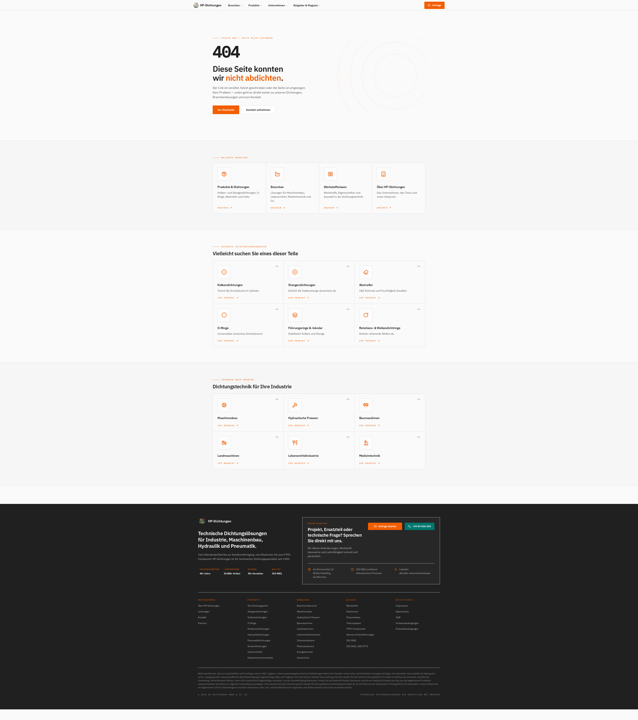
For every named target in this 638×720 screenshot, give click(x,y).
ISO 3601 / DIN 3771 (357, 646)
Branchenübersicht (307, 605)
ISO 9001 (351, 640)
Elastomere (352, 611)
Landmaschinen (305, 628)
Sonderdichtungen (257, 646)
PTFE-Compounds (355, 628)
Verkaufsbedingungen (407, 623)
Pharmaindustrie (305, 646)
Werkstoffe (352, 605)
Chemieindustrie (306, 640)
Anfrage (436, 5)
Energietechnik (305, 651)
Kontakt (202, 617)
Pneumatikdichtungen (259, 640)
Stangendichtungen (258, 611)
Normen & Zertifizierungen (360, 634)
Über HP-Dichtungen (208, 605)
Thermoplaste (353, 623)
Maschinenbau (304, 611)
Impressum (402, 605)
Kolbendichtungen (257, 617)
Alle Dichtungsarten (258, 605)
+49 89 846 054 (422, 526)
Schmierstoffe (255, 651)
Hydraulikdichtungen (258, 634)
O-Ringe (252, 623)
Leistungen (204, 611)
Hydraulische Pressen (308, 617)
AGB (398, 617)
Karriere (202, 623)
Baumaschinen (304, 623)
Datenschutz (402, 611)
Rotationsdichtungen (258, 628)
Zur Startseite (225, 109)
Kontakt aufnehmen (258, 109)
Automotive (303, 657)
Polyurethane (353, 617)
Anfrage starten (387, 526)
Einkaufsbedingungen (407, 628)
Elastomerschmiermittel (260, 657)
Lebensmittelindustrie (308, 634)
